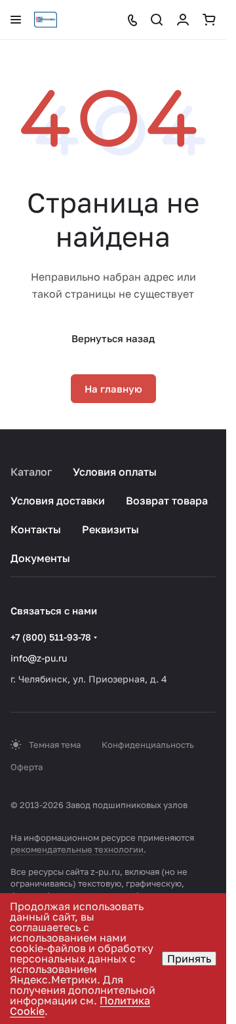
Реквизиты (110, 529)
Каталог (31, 471)
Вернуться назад (113, 338)
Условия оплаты (115, 471)
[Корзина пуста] (209, 19)
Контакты (35, 529)
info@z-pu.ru (38, 657)
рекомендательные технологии (77, 849)
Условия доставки (57, 500)
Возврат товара (167, 500)
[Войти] (182, 19)
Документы (40, 558)
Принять (189, 958)
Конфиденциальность (148, 744)
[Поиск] (156, 19)
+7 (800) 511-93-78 (50, 637)
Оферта (26, 767)
